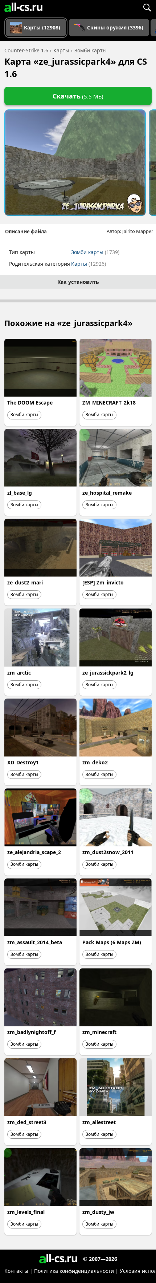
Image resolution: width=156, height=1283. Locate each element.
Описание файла (26, 231)
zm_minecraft (99, 1032)
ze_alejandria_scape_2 (34, 852)
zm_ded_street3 (26, 1122)
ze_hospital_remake (107, 492)
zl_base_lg (19, 492)
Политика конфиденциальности (74, 1270)
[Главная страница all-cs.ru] (23, 7)
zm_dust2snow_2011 (108, 852)
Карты (88, 263)
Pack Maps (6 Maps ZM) (111, 942)
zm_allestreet (99, 1122)
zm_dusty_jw (98, 1211)
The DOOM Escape (30, 402)
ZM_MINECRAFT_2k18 (109, 402)
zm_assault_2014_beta (34, 942)
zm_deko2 (95, 762)
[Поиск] (147, 7)
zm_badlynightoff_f (31, 1032)
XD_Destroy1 (23, 762)
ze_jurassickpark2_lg (108, 672)
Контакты (16, 1270)
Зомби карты (95, 252)
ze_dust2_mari (25, 582)
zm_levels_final (26, 1211)
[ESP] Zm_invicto (103, 582)
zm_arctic (19, 672)
